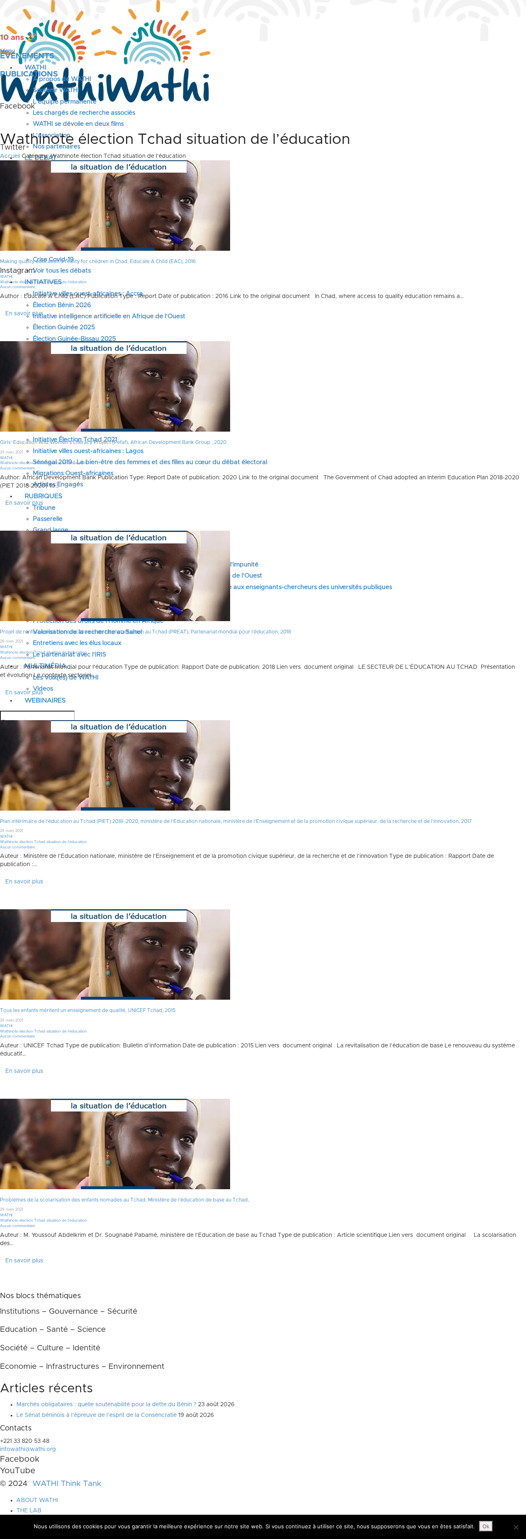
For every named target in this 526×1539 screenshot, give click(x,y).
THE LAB (29, 1511)
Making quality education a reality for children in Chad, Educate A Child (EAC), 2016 (98, 261)
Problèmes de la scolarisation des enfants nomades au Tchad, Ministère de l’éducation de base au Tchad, (124, 1199)
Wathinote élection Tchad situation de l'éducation (43, 282)
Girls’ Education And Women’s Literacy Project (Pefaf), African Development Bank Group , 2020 (113, 442)
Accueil (10, 156)
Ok (485, 1526)
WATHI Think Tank (66, 1484)
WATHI (6, 277)
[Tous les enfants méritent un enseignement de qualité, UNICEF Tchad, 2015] (115, 954)
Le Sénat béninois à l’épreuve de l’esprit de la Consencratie (96, 1415)
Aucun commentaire (17, 287)
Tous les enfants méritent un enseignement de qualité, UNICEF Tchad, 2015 (87, 1010)
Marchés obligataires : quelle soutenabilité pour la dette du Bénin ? (106, 1404)
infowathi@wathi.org (28, 1449)
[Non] (516, 1527)
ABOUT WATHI (37, 1500)
